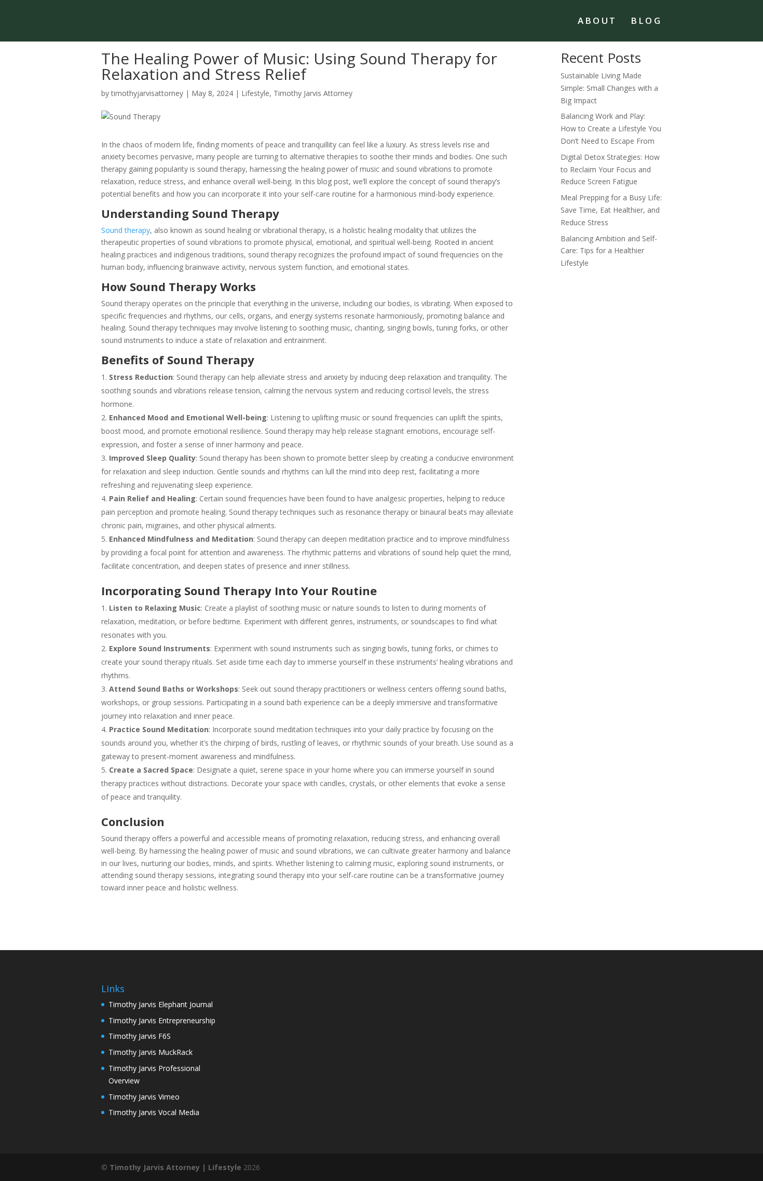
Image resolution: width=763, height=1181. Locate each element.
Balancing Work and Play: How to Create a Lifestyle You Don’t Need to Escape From (611, 128)
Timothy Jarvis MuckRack (150, 1052)
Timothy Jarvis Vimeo (144, 1097)
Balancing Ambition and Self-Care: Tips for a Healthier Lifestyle (609, 251)
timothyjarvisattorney (147, 93)
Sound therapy (125, 230)
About (597, 21)
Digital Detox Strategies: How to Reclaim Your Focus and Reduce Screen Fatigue (610, 169)
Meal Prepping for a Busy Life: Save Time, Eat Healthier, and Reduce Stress (611, 210)
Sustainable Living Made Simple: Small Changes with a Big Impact (609, 88)
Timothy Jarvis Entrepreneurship (161, 1020)
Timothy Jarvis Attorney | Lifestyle (175, 1167)
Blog (646, 21)
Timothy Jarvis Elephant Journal (160, 1004)
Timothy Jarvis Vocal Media (153, 1112)
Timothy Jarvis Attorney (313, 93)
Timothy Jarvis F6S (139, 1036)
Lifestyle (255, 93)
